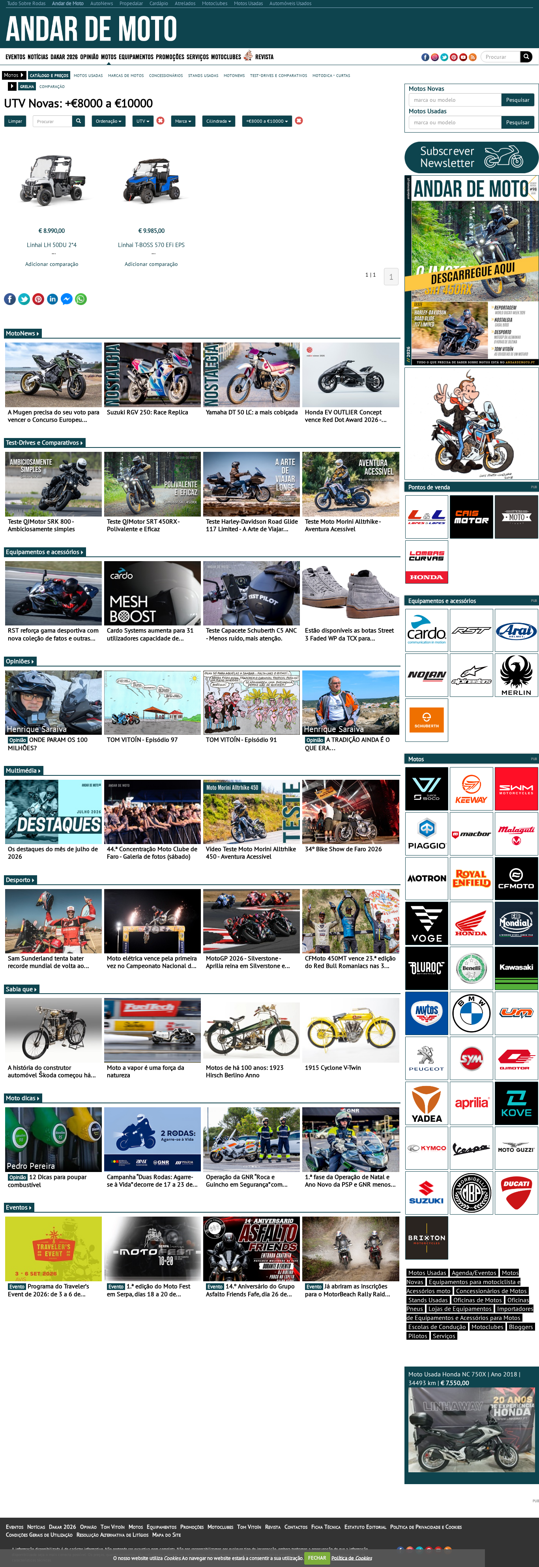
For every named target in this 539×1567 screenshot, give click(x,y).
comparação (52, 86)
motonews (234, 75)
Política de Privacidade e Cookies (426, 1526)
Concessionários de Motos (491, 1291)
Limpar (15, 121)
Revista (264, 56)
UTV (141, 121)
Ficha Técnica (326, 1526)
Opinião (89, 56)
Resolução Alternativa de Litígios (112, 1534)
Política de (351, 1557)
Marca (181, 121)
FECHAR (317, 1557)
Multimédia (21, 770)
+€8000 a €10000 (265, 121)
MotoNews (20, 333)
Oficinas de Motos (477, 1300)
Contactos (295, 1526)
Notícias (36, 1526)
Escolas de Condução (437, 1327)
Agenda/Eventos (474, 1273)
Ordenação (107, 121)
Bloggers (521, 1327)
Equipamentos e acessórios (42, 552)
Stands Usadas (428, 1300)
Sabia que (19, 989)
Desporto (18, 880)
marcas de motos (126, 75)
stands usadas (203, 75)
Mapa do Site (166, 1534)
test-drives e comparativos (278, 75)
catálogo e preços (49, 75)
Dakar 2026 (64, 56)
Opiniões (18, 661)
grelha (27, 86)
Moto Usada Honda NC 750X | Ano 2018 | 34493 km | (464, 1378)
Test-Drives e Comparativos (42, 442)
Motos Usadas (427, 1273)
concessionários (166, 75)
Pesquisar (518, 99)
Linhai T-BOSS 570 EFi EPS (151, 245)
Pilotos (417, 1336)
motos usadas (88, 75)
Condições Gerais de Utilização (39, 1534)
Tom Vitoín (113, 1526)
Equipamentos (161, 1526)
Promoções (170, 56)
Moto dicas (21, 1098)
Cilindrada (217, 121)
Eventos (15, 56)
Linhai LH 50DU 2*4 (52, 245)
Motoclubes (226, 56)
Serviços (444, 1336)
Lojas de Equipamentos (460, 1308)
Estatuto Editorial (365, 1526)
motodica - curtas (331, 75)
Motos (136, 1526)
